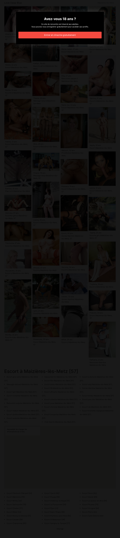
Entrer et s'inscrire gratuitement (60, 35)
